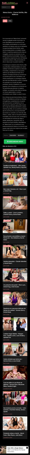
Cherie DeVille (13, 135)
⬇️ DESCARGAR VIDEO (15, 141)
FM (10, 21)
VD (5, 21)
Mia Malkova (21, 135)
